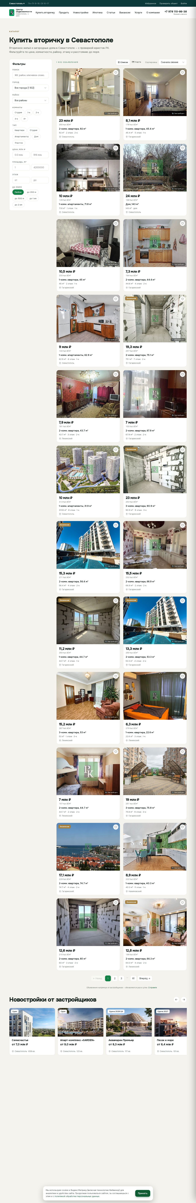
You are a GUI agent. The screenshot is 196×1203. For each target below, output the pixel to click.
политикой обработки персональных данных (77, 1196)
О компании (153, 12)
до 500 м (19, 198)
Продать (64, 12)
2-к (37, 112)
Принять (142, 1193)
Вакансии (124, 12)
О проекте (152, 987)
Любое (18, 192)
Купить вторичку (45, 12)
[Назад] (176, 1000)
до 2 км (18, 204)
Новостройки (80, 12)
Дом (36, 136)
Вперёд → (144, 978)
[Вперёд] (184, 1000)
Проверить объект (168, 3)
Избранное (150, 3)
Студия (18, 112)
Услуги (138, 12)
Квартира (19, 130)
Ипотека (97, 12)
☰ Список (123, 62)
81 (133, 978)
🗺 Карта (136, 62)
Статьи (111, 12)
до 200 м (31, 192)
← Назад (97, 978)
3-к (16, 118)
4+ (24, 118)
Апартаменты (22, 136)
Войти (184, 3)
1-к (29, 112)
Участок (19, 143)
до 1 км (33, 198)
